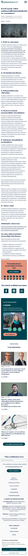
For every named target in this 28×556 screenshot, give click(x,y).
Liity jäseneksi (14, 528)
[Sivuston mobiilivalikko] (25, 2)
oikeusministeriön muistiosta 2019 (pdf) (13, 52)
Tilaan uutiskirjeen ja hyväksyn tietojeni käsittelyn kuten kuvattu (15, 465)
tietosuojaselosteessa (13, 466)
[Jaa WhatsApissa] (22, 291)
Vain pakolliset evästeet (14, 553)
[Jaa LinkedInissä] (14, 291)
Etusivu (3, 16)
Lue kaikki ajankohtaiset (14, 444)
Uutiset (2, 21)
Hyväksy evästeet (14, 549)
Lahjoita (14, 534)
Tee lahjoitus (10, 334)
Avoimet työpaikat (14, 531)
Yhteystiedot (14, 489)
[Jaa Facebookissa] (6, 291)
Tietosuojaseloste (14, 492)
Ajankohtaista (9, 16)
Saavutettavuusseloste (14, 495)
